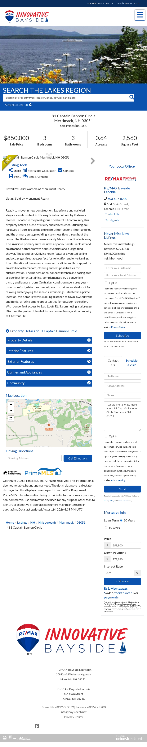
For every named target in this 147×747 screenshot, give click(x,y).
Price (107, 538)
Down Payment (115, 552)
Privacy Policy (118, 327)
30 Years (129, 520)
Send (122, 489)
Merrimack (66, 522)
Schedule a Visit (131, 363)
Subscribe (122, 335)
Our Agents (112, 220)
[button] (131, 98)
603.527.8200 (132, 3)
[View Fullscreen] (11, 418)
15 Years (114, 528)
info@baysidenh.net (73, 712)
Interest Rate (113, 566)
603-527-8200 (117, 198)
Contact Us (112, 214)
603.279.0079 (105, 3)
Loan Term (111, 520)
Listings (22, 522)
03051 (81, 522)
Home (10, 522)
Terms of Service (122, 501)
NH (32, 522)
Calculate (122, 581)
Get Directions (78, 458)
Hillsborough (47, 522)
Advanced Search (16, 104)
